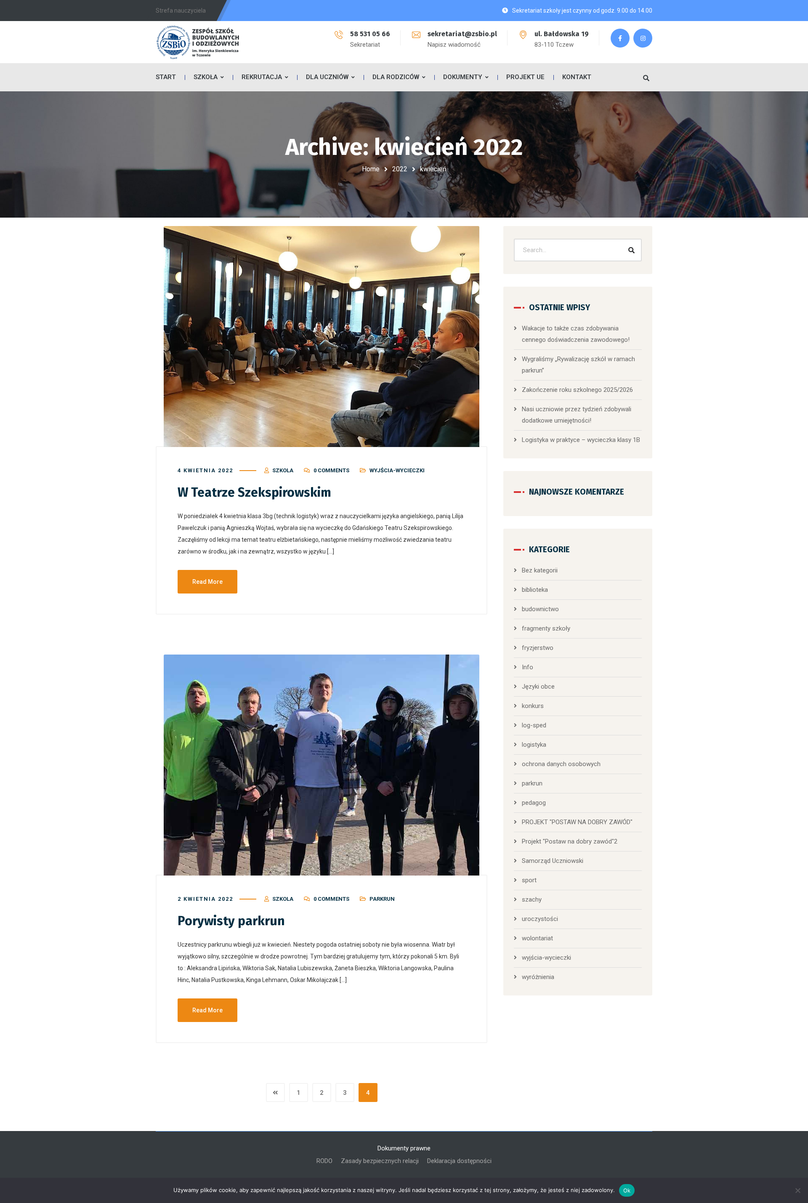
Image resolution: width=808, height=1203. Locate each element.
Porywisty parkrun (231, 921)
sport (529, 880)
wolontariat (537, 938)
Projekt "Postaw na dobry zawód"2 (569, 841)
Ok (627, 1190)
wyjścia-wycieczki (397, 470)
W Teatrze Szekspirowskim (254, 492)
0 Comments (331, 470)
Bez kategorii (540, 570)
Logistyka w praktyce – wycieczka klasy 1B (581, 440)
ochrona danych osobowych (561, 764)
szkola (282, 470)
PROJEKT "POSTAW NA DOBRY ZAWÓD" (577, 822)
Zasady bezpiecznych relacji (380, 1161)
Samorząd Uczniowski (552, 861)
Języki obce (538, 686)
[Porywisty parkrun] (321, 765)
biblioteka (535, 590)
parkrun (382, 899)
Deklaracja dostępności (459, 1161)
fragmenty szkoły (546, 628)
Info (527, 667)
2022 (399, 169)
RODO (324, 1161)
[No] (797, 1190)
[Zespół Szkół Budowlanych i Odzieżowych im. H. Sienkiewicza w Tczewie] (198, 42)
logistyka (534, 744)
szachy (532, 899)
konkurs (533, 706)
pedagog (534, 802)
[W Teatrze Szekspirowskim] (321, 336)
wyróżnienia (538, 977)
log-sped (534, 725)
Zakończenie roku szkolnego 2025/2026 (577, 390)
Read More (207, 581)
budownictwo (540, 609)
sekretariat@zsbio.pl (462, 34)
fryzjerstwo (537, 648)
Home (371, 169)
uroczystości (540, 919)
